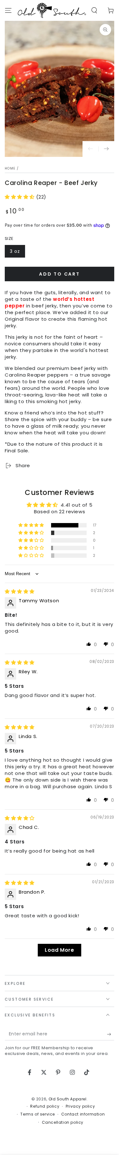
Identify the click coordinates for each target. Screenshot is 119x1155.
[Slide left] (90, 149)
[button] (94, 10)
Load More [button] (59, 950)
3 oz (17, 253)
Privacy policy (80, 1106)
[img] (20, 591)
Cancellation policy (62, 1122)
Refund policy (44, 1106)
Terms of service (37, 1114)
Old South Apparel (68, 1099)
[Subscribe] (110, 1034)
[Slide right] (106, 149)
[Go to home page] (52, 10)
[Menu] (8, 10)
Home (10, 168)
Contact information (83, 1114)
